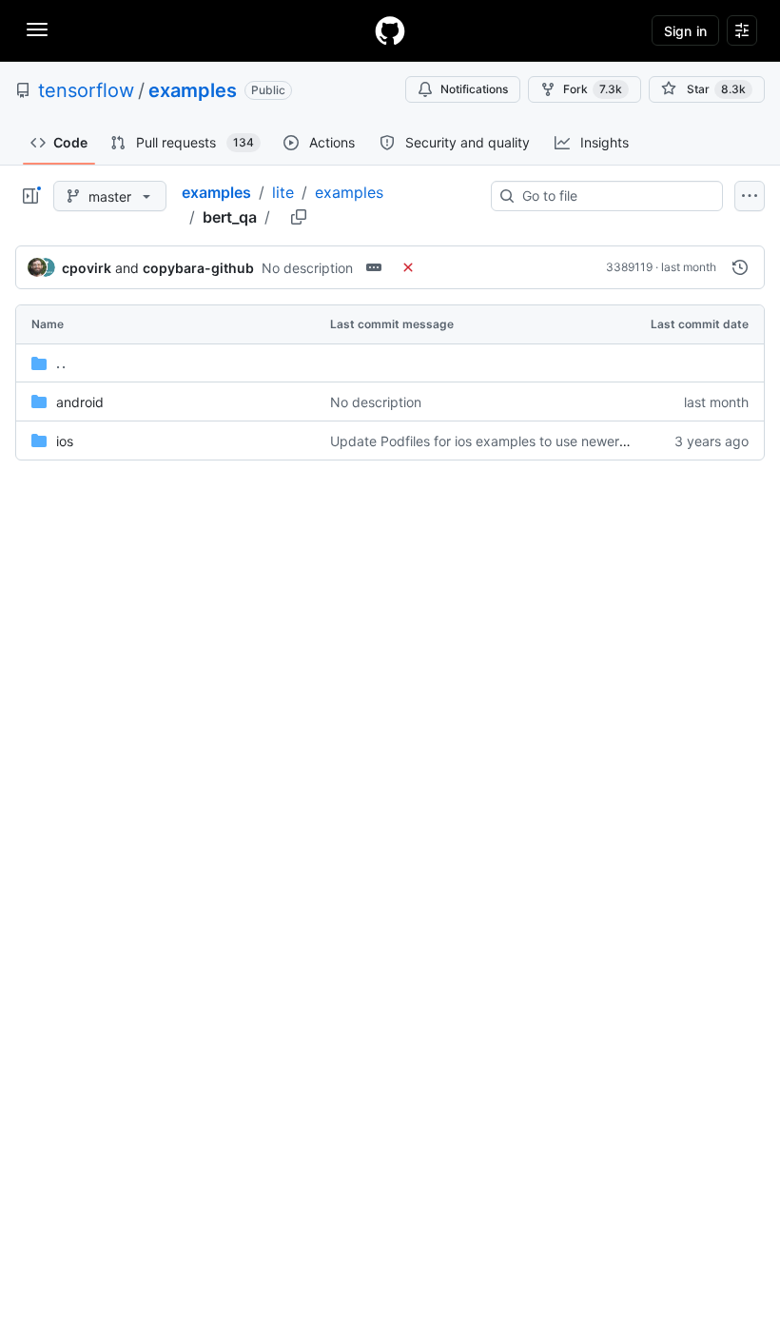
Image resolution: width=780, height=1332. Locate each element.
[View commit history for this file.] (740, 267)
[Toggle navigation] (37, 29)
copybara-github (198, 268)
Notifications (474, 89)
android (80, 402)
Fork (592, 89)
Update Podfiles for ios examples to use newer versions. (504, 441)
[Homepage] (390, 30)
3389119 (629, 267)
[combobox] (614, 196)
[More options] (749, 196)
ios (64, 441)
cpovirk (86, 268)
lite (283, 192)
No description (307, 268)
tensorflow (86, 90)
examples (192, 90)
